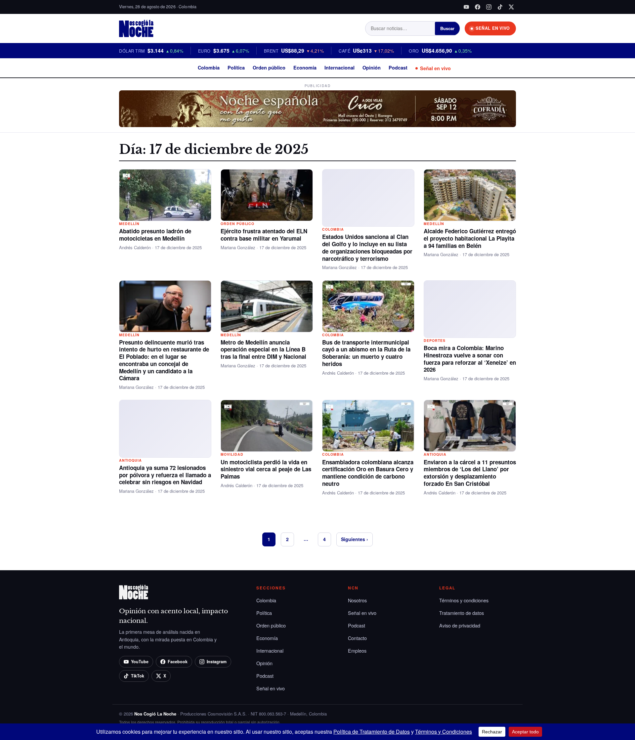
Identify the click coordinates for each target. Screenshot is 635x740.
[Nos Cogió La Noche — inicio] (136, 28)
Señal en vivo (435, 68)
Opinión (371, 67)
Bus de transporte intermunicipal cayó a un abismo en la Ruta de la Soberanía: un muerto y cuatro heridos (366, 353)
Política (236, 67)
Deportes (434, 340)
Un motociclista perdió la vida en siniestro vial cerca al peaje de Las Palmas (266, 469)
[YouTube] (466, 7)
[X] (511, 7)
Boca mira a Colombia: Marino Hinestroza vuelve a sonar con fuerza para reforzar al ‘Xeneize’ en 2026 (470, 358)
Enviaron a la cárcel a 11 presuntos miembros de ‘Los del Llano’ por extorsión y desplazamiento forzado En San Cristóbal (470, 472)
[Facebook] (477, 7)
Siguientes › (354, 539)
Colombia (209, 67)
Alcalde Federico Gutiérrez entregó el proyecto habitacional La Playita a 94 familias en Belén (470, 238)
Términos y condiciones (463, 600)
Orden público (269, 67)
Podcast (398, 67)
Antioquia (130, 460)
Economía (305, 67)
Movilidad (232, 454)
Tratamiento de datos (461, 612)
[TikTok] (500, 7)
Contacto (357, 637)
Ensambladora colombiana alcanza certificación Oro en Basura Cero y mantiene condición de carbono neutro (367, 472)
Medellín (129, 223)
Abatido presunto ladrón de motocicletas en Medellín (155, 234)
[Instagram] (488, 7)
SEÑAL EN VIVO (493, 28)
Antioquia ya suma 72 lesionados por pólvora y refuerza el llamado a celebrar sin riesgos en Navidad (165, 475)
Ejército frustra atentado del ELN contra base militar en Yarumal (264, 234)
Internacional (339, 67)
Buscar (447, 28)
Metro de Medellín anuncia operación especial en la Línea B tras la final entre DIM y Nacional (263, 349)
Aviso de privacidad (459, 625)
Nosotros (357, 600)
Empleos (357, 650)
